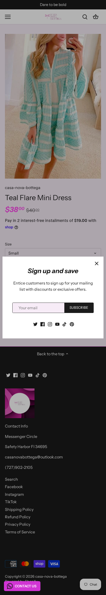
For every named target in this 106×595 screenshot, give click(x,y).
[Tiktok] (64, 323)
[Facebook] (42, 323)
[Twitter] (35, 323)
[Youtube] (57, 323)
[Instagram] (50, 323)
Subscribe (79, 307)
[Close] (96, 263)
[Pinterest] (72, 323)
